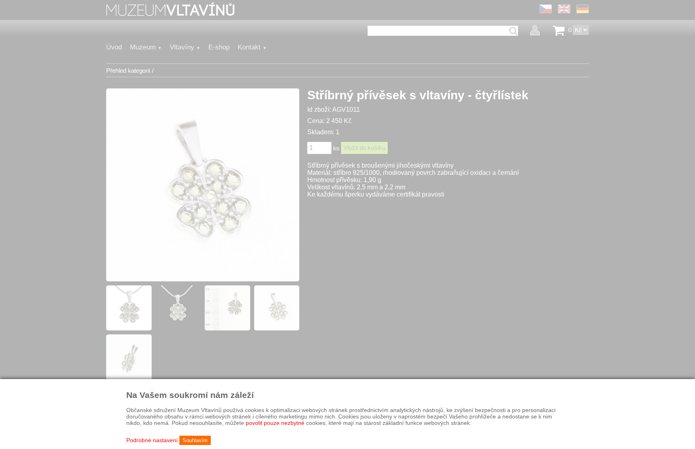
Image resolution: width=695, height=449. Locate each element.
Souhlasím (195, 440)
